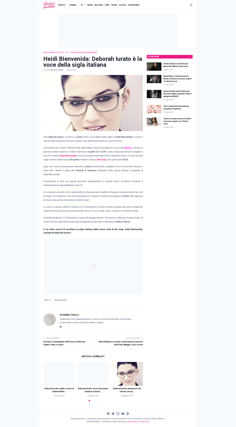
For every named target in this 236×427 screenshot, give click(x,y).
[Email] (61, 327)
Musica (61, 5)
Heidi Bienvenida (67, 155)
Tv (82, 5)
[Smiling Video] (127, 413)
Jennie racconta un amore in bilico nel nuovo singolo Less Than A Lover (177, 121)
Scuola (122, 5)
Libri (107, 5)
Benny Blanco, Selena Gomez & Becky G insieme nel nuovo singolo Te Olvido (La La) (177, 78)
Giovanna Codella (57, 70)
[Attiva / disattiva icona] (191, 5)
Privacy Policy (144, 422)
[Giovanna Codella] (49, 320)
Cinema (72, 5)
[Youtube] (122, 413)
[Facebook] (108, 413)
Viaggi (114, 5)
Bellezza (99, 5)
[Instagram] (118, 413)
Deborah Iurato (60, 300)
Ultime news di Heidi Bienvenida (84, 52)
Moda (90, 5)
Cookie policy (132, 422)
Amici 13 (47, 300)
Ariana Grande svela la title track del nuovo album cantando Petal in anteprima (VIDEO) (177, 93)
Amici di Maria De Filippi (53, 52)
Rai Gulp (101, 159)
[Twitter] (113, 413)
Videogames (134, 5)
